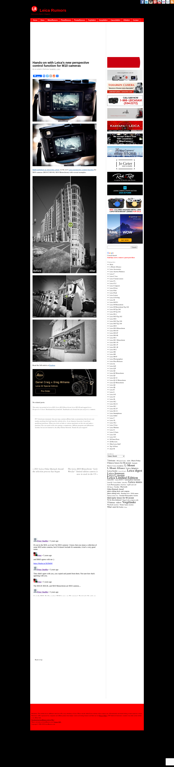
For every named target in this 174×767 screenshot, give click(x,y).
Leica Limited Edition (122, 477)
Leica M (112, 300)
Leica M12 (113, 349)
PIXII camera (134, 493)
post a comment (90, 409)
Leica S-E (113, 394)
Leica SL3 (113, 406)
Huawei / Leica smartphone (115, 466)
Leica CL (113, 281)
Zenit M (112, 449)
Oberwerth (123, 487)
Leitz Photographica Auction (116, 485)
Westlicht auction (113, 505)
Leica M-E (113, 319)
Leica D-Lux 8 (122, 471)
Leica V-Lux (114, 425)
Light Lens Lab (131, 485)
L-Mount (130, 465)
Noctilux (116, 487)
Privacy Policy (103, 715)
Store (42, 20)
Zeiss (125, 507)
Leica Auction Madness (117, 271)
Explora (52, 365)
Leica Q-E (113, 366)
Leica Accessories (115, 269)
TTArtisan (111, 502)
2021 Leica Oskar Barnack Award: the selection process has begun (48, 470)
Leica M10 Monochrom (63, 407)
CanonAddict (115, 20)
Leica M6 (113, 352)
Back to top (38, 660)
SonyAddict (103, 20)
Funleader (134, 463)
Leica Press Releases (116, 361)
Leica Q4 (112, 385)
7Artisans (111, 460)
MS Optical (110, 487)
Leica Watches (114, 427)
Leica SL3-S (113, 411)
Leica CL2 (113, 283)
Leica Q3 (112, 375)
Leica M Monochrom (116, 305)
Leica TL (112, 420)
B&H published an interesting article (46, 169)
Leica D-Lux (114, 288)
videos (118, 502)
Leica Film (113, 290)
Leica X (112, 430)
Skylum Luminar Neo (112, 495)
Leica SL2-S (113, 404)
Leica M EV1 (114, 302)
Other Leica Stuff (115, 444)
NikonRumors (53, 20)
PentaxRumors (79, 20)
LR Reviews (113, 442)
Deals (111, 264)
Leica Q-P (113, 368)
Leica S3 (112, 397)
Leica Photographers (116, 359)
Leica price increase (132, 480)
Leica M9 (113, 354)
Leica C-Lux (114, 276)
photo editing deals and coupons (118, 491)
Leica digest (134, 470)
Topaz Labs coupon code (130, 500)
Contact (135, 20)
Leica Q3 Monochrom (117, 382)
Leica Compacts (115, 286)
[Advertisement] (65, 41)
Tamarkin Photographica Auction (128, 495)
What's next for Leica (115, 507)
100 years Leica (121, 461)
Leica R (112, 390)
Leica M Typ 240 (115, 309)
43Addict (126, 20)
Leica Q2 (112, 371)
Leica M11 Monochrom (117, 340)
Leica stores (135, 482)
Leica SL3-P (113, 408)
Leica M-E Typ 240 (116, 321)
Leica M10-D (114, 331)
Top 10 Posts (114, 446)
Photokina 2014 (125, 493)
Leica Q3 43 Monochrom (118, 380)
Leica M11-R (114, 347)
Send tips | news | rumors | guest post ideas (121, 257)
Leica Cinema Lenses (116, 279)
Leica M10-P (114, 333)
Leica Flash (113, 293)
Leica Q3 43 (113, 378)
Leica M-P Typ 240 (116, 323)
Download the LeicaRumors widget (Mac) (42, 720)
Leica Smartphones (116, 413)
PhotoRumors (66, 20)
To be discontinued (114, 500)
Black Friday (136, 460)
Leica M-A (113, 314)
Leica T (112, 418)
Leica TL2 (113, 423)
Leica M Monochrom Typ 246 (119, 307)
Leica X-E (113, 434)
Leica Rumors (53, 10)
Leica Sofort (113, 416)
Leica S (112, 392)
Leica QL (113, 387)
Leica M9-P (113, 357)
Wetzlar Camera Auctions (127, 505)
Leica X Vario (114, 432)
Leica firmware (116, 473)
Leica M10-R (76, 407)
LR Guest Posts (114, 439)
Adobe (128, 461)
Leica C (112, 274)
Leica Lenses (114, 295)
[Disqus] (65, 566)
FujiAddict (92, 20)
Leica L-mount (116, 475)
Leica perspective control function (81, 169)
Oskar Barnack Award (115, 489)
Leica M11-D (114, 342)
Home (35, 20)
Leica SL (112, 399)
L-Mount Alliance (115, 267)
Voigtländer (129, 502)
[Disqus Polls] (65, 507)
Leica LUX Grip (115, 297)
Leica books (112, 471)
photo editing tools (113, 493)
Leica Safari (117, 482)
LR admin (38, 69)
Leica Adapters (132, 468)
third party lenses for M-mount (120, 498)
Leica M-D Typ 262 (116, 316)
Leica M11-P (114, 345)
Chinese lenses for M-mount (119, 463)
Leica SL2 (113, 401)
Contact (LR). (57, 722)
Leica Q (112, 364)
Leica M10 (51, 407)
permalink (59, 409)
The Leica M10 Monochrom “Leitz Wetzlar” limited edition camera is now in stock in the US (83, 471)
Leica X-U (113, 437)
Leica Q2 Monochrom (117, 373)
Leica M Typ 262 (115, 312)
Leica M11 (113, 338)
